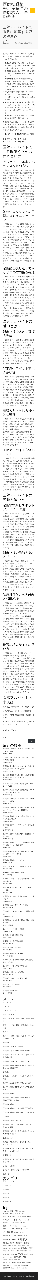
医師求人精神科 (9, 1104)
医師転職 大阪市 (7, 1260)
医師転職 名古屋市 (8, 1257)
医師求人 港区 (15, 1251)
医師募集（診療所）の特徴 (13, 1046)
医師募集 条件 (22, 1236)
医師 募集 (7, 1216)
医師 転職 (26, 1216)
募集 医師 (14, 1211)
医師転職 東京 (9, 1262)
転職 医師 (24, 1268)
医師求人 (6, 1072)
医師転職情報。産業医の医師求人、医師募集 (15, 10)
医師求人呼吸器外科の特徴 (13, 935)
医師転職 (6, 1116)
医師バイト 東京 (22, 1229)
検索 (4, 737)
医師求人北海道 (9, 1093)
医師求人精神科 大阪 (25, 1251)
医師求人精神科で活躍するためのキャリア (18, 1112)
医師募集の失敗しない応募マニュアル (17, 1061)
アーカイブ (7, 1002)
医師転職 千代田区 (28, 1254)
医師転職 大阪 (20, 1256)
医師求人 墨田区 (7, 1245)
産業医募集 (24, 1265)
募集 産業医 (22, 1211)
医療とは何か (8, 1138)
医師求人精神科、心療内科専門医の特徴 (18, 1108)
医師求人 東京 (27, 1248)
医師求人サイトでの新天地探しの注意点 (18, 960)
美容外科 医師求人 (16, 1268)
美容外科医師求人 (9, 1166)
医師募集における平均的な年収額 (15, 905)
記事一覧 (6, 1174)
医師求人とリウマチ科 (11, 984)
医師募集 (6, 1042)
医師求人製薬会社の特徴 (12, 947)
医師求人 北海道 (22, 1243)
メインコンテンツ (9, 730)
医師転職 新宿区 (16, 1260)
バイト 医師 (6, 1211)
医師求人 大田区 (16, 1245)
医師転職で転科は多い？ (12, 1120)
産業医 (28, 1263)
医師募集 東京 (9, 1239)
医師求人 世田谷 (9, 1243)
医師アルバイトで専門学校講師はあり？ (18, 866)
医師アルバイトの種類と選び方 (16, 141)
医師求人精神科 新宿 (8, 1254)
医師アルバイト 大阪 (24, 1220)
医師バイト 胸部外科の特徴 (13, 929)
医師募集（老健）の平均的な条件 (15, 978)
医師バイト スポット (20, 1226)
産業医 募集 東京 (8, 1265)
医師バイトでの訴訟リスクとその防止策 (18, 784)
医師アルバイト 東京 (20, 1222)
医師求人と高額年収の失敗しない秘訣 (17, 1083)
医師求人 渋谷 (6, 1251)
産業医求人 (7, 1155)
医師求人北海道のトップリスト (14, 860)
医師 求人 (16, 1216)
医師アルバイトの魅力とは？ (15, 139)
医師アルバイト (15, 54)
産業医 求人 (17, 1265)
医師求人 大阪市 (7, 1248)
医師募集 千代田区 (19, 1232)
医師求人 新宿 (16, 1248)
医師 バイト (21, 1214)
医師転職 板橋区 (21, 1262)
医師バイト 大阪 (9, 1229)
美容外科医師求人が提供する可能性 (16, 1170)
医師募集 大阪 (9, 1235)
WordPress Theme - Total (13, 1276)
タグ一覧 (6, 1006)
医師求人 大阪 (26, 1245)
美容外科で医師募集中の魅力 (13, 872)
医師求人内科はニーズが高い (13, 972)
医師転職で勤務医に (10, 991)
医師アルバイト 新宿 (8, 1222)
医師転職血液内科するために (13, 953)
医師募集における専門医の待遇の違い (17, 1050)
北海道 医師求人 (9, 1213)
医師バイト (7, 1032)
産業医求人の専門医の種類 (13, 941)
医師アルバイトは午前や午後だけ (15, 966)
